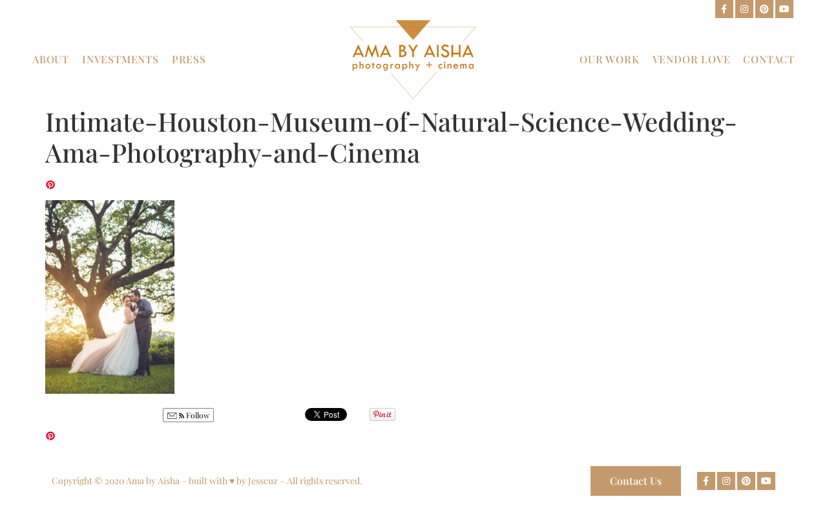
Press (189, 59)
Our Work (609, 59)
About (50, 59)
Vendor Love (692, 59)
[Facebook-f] (724, 9)
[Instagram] (744, 9)
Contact (769, 59)
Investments (120, 59)
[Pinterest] (764, 9)
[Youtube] (784, 9)
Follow (196, 415)
